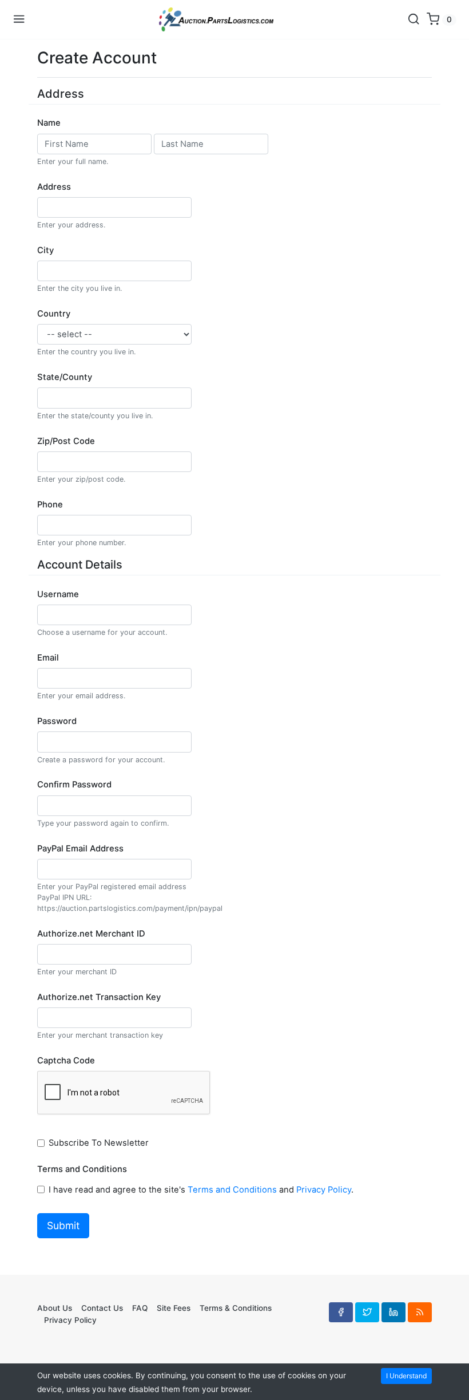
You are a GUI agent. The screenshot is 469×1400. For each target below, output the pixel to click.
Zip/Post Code (66, 441)
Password (57, 721)
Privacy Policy (323, 1190)
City (45, 250)
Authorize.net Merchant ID (91, 934)
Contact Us (102, 1308)
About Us (54, 1308)
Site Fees (173, 1308)
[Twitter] (367, 1312)
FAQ (140, 1308)
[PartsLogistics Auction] (216, 19)
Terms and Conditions (82, 1169)
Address (54, 187)
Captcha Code (66, 1060)
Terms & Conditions (236, 1308)
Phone (50, 504)
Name (49, 123)
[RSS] (420, 1312)
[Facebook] (341, 1312)
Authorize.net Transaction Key (99, 997)
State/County (64, 377)
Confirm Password (74, 784)
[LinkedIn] (393, 1312)
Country (53, 314)
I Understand (406, 1375)
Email (48, 658)
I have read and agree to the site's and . (202, 1190)
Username (58, 594)
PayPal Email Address (80, 848)
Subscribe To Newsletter (100, 1143)
